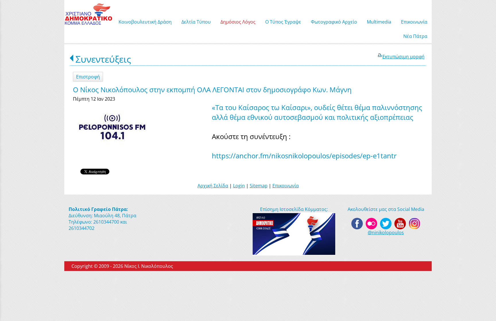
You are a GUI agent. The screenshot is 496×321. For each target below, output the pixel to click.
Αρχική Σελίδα (212, 185)
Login (239, 185)
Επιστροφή (88, 77)
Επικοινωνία (285, 185)
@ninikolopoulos (386, 232)
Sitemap (259, 185)
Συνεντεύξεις (103, 59)
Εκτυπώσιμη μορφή (403, 56)
